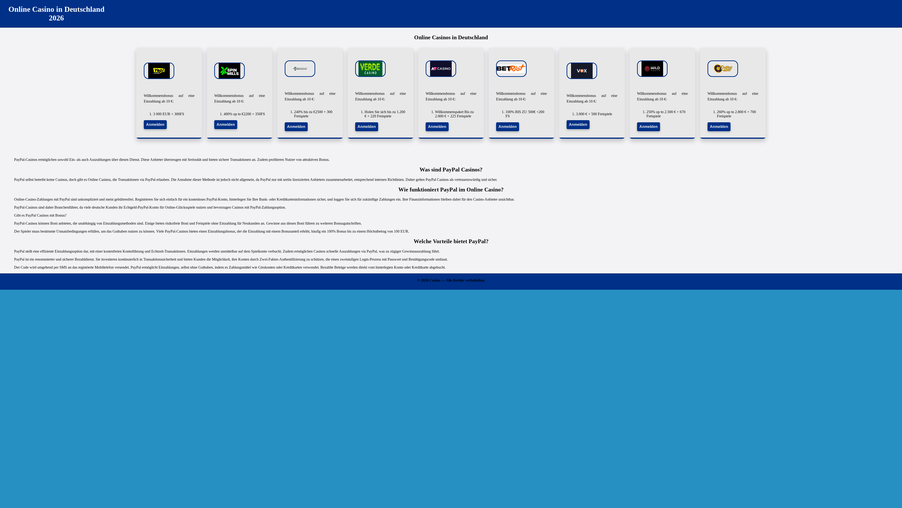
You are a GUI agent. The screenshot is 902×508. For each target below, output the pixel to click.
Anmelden (155, 125)
